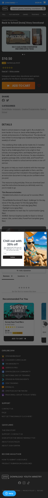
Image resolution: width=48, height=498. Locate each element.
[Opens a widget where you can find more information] (9, 494)
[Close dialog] (45, 233)
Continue (12, 257)
